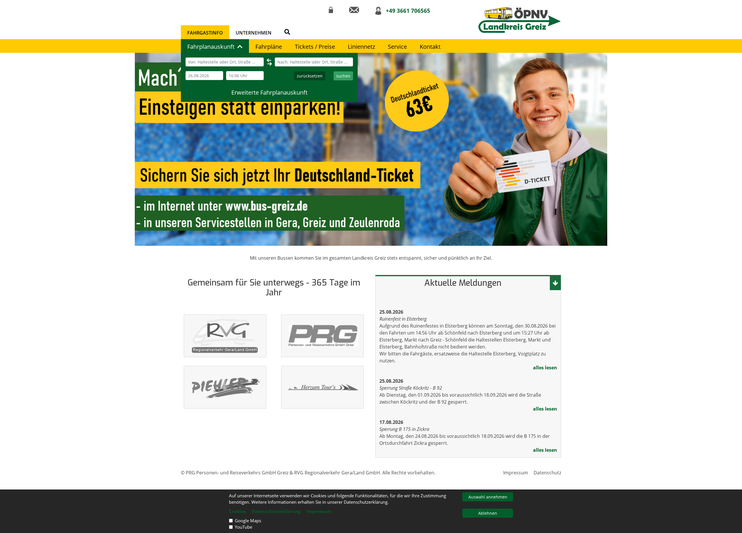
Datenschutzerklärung (276, 511)
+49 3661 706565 (408, 10)
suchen (343, 76)
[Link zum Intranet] (330, 10)
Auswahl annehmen (487, 497)
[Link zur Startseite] (519, 20)
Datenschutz (547, 472)
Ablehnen (487, 513)
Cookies (237, 511)
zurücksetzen (310, 76)
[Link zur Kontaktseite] (354, 10)
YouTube (243, 527)
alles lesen (545, 367)
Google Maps (248, 520)
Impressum (515, 472)
